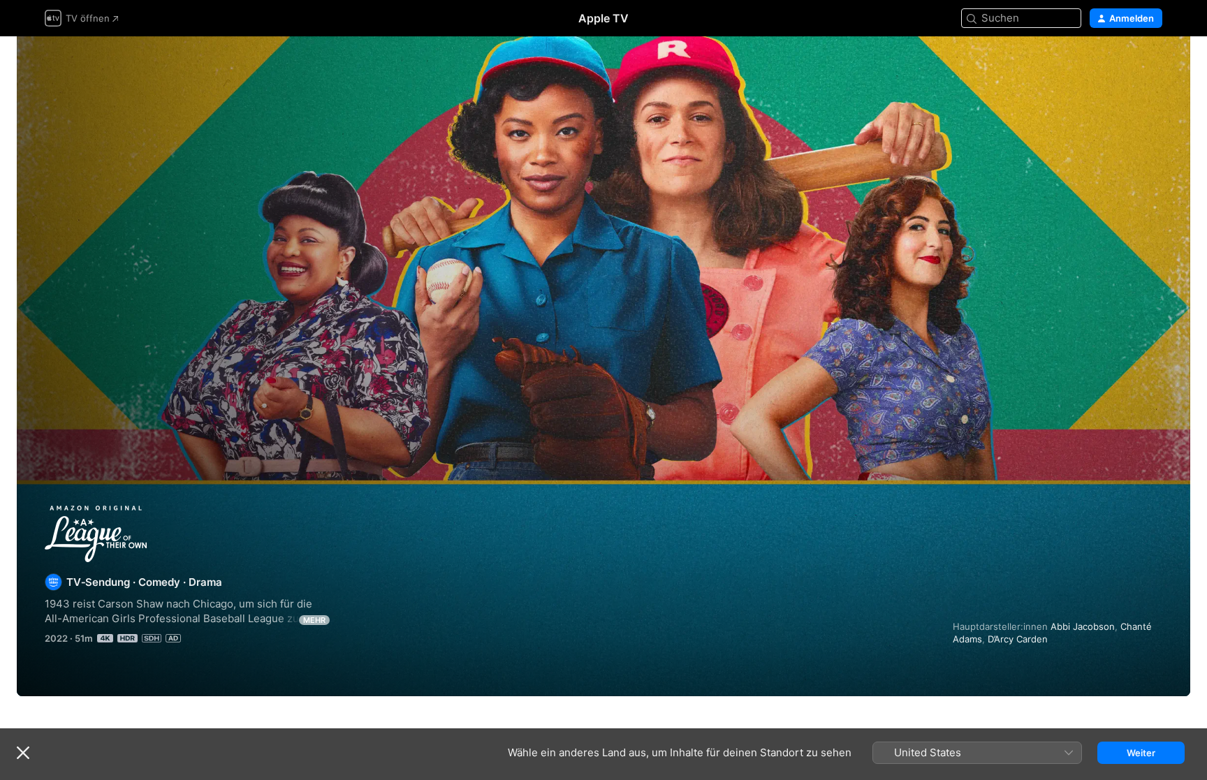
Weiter (1141, 752)
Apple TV (603, 18)
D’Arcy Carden (1018, 639)
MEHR (314, 620)
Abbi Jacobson (1083, 626)
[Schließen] (23, 752)
